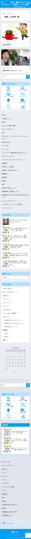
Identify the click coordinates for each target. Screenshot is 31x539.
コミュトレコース (7, 208)
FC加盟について (7, 118)
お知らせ (6, 295)
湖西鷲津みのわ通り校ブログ (13, 323)
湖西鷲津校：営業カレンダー (10, 191)
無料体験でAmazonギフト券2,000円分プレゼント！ (15, 196)
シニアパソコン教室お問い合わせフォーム (14, 152)
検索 (28, 77)
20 (15, 363)
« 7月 (14, 372)
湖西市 (7, 336)
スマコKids (7, 309)
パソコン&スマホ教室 (10, 313)
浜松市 (7, 333)
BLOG (4, 115)
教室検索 (4, 177)
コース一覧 (5, 145)
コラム (6, 306)
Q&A (3, 132)
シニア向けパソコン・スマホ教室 (12, 204)
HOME (4, 122)
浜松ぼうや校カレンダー (9, 188)
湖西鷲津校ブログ (10, 326)
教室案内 (6, 330)
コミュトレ (7, 302)
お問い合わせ (6, 142)
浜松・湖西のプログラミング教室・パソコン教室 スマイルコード (20, 4)
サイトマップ (6, 149)
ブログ (6, 316)
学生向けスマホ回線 (8, 167)
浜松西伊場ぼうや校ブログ (13, 320)
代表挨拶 (4, 163)
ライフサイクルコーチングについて (12, 159)
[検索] (28, 385)
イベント (6, 299)
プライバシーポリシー (8, 156)
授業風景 (4, 174)
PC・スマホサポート (8, 129)
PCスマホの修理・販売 (9, 125)
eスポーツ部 (7, 288)
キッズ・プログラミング (9, 201)
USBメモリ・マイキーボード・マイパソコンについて (15, 137)
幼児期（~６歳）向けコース (10, 170)
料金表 (4, 181)
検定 (3, 184)
